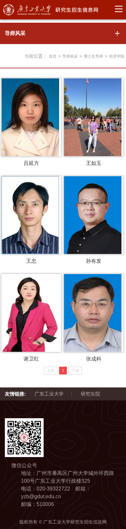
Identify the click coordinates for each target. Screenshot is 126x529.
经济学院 (116, 56)
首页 (53, 56)
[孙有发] (93, 215)
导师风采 (70, 56)
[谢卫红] (31, 313)
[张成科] (93, 313)
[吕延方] (31, 117)
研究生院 (90, 394)
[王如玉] (93, 117)
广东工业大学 (49, 394)
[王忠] (31, 215)
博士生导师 (93, 56)
